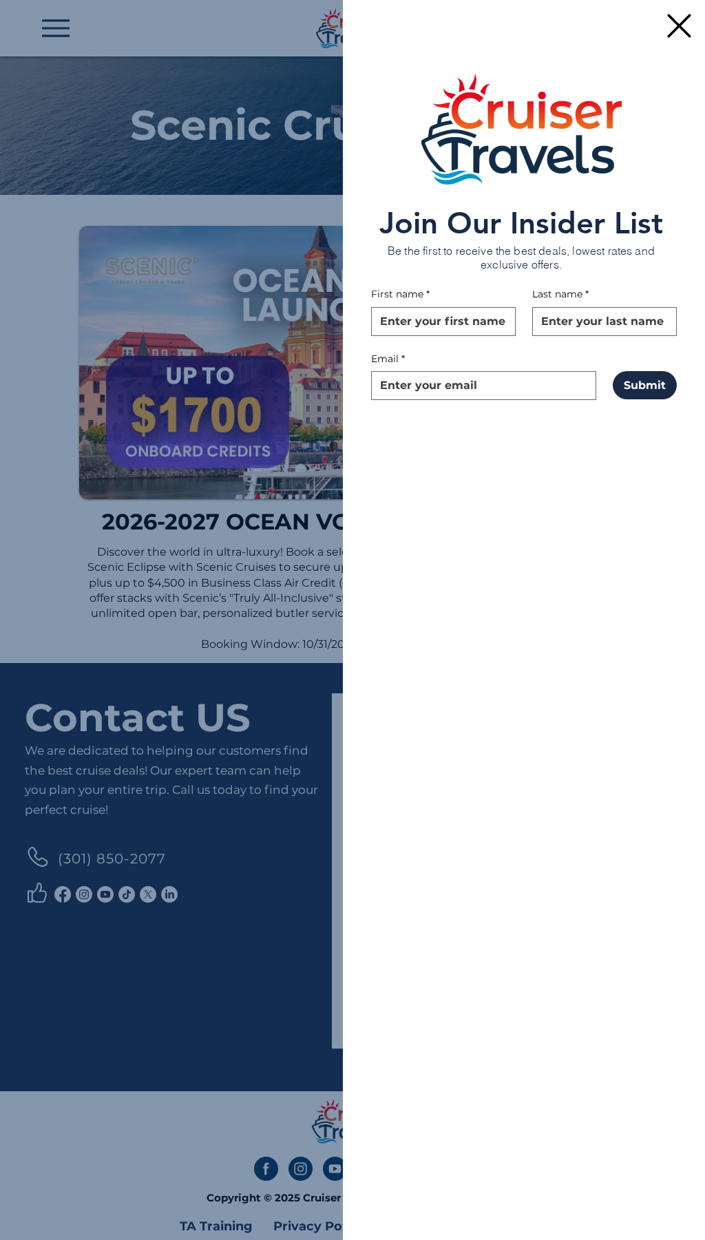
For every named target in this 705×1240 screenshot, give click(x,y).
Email (388, 359)
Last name (560, 294)
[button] (679, 26)
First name (400, 294)
